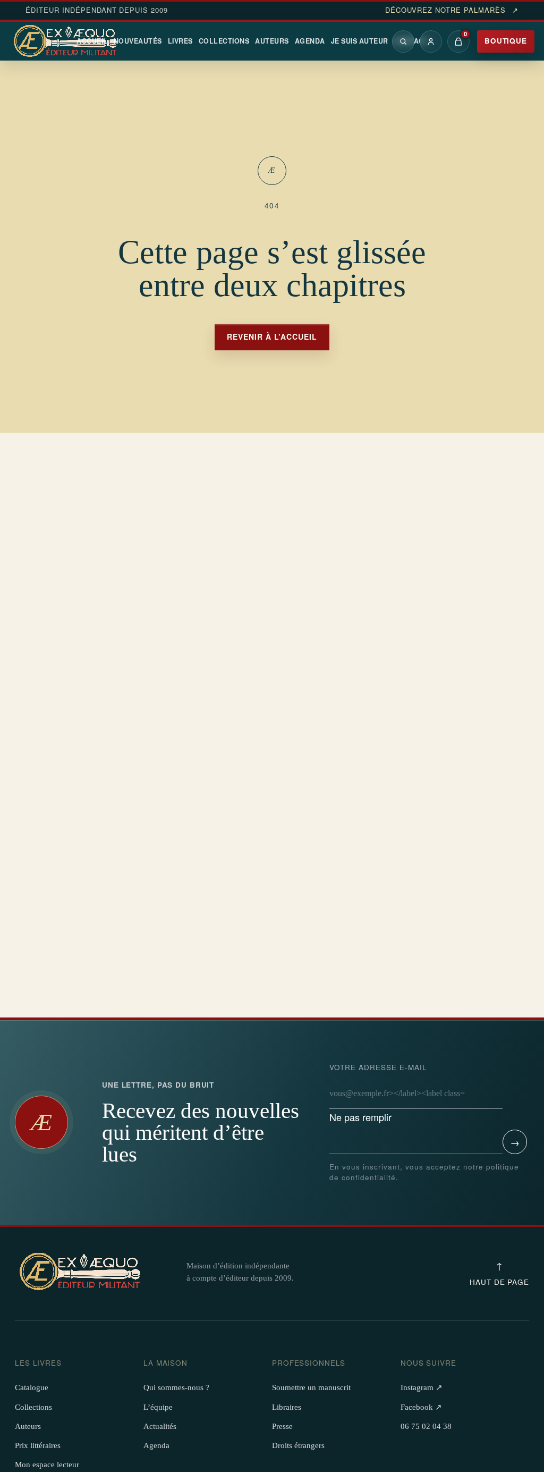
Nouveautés (138, 41)
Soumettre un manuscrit (311, 1387)
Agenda (310, 41)
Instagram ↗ (422, 1387)
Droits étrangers (298, 1445)
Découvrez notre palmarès (451, 10)
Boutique (505, 41)
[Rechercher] (403, 41)
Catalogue (31, 1387)
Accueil (92, 41)
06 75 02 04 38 (426, 1426)
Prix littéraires (38, 1445)
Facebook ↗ (421, 1407)
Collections (224, 41)
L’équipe (158, 1407)
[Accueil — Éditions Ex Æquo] (67, 41)
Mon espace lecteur (47, 1464)
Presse (282, 1426)
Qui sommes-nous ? (176, 1387)
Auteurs (272, 41)
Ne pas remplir (378, 1092)
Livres (180, 41)
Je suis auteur (359, 41)
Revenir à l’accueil (272, 336)
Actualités (159, 1426)
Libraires (286, 1407)
